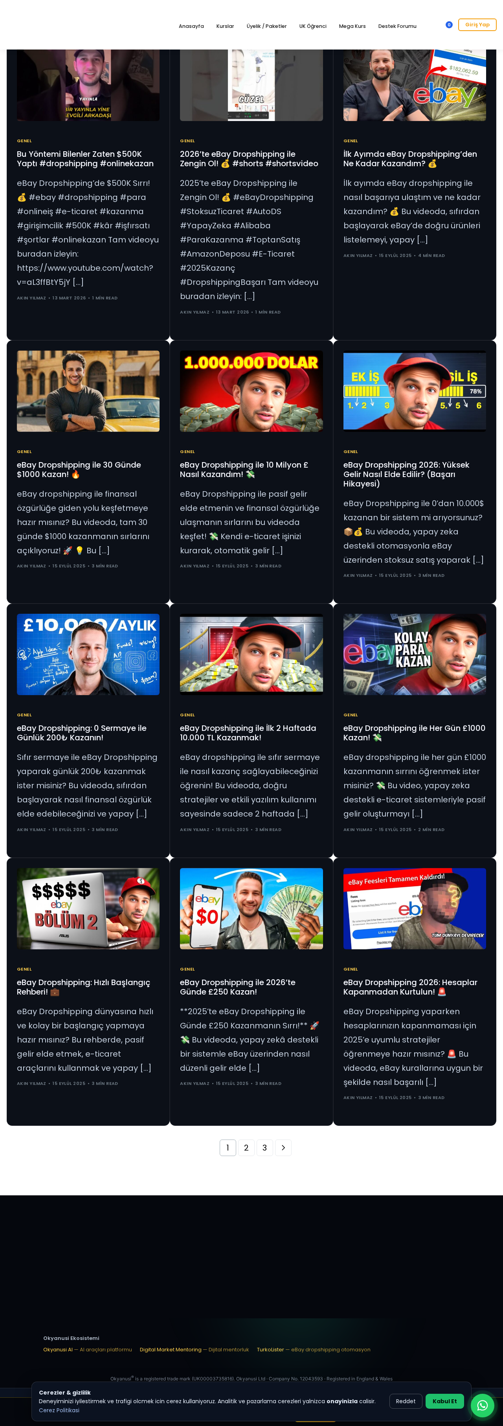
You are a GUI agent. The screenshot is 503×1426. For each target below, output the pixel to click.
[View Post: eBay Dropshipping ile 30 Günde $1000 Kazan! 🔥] (88, 391)
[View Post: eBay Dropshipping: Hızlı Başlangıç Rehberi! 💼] (88, 908)
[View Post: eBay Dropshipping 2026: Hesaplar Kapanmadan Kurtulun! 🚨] (414, 908)
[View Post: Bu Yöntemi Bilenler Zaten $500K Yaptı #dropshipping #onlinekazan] (88, 80)
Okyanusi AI (87, 1349)
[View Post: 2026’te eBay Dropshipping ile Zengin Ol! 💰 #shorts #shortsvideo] (251, 80)
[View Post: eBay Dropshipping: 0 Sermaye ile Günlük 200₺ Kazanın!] (88, 654)
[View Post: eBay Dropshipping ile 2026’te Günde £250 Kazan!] (251, 908)
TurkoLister (314, 1349)
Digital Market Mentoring (194, 1349)
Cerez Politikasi (59, 1410)
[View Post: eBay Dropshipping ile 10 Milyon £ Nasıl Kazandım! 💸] (251, 391)
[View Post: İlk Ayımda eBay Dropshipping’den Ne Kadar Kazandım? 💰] (414, 80)
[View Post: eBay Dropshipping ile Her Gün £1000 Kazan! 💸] (414, 654)
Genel (24, 141)
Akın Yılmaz (31, 298)
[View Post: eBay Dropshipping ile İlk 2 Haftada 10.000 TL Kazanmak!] (251, 654)
